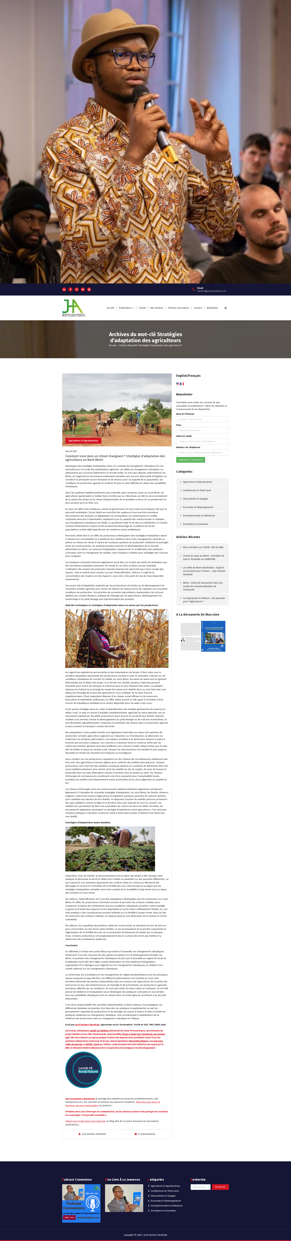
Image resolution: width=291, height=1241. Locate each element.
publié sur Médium (99, 1030)
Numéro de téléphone (188, 447)
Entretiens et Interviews (195, 524)
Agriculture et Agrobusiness (83, 440)
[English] (178, 383)
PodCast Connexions (178, 307)
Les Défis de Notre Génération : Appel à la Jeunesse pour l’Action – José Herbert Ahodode (204, 571)
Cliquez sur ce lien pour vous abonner (85, 1121)
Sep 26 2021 (71, 451)
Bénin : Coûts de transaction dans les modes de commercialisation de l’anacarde (202, 586)
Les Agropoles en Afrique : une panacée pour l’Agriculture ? (204, 600)
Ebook (142, 307)
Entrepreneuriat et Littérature (199, 515)
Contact (198, 307)
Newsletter (212, 307)
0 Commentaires (146, 1134)
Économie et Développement (198, 507)
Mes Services (156, 307)
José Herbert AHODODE (94, 1134)
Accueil (110, 307)
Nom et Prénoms (185, 414)
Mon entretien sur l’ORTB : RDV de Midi (203, 547)
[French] (182, 383)
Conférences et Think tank (197, 490)
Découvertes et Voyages (195, 498)
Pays (178, 425)
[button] (117, 638)
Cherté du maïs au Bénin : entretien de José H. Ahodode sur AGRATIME (203, 557)
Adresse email (184, 436)
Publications (125, 307)
